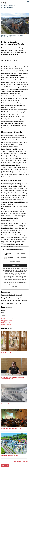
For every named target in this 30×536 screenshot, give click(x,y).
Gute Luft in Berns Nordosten (9, 455)
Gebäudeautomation (8, 319)
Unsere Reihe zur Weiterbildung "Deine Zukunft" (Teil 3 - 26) (12, 377)
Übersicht (5, 465)
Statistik (10, 253)
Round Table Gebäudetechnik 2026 (11, 428)
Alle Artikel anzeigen (21, 461)
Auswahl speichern (15, 261)
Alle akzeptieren (15, 265)
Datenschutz (15, 286)
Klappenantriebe (7, 321)
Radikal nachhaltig (6, 353)
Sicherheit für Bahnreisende (9, 404)
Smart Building (6, 324)
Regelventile (5, 323)
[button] (27, 1)
